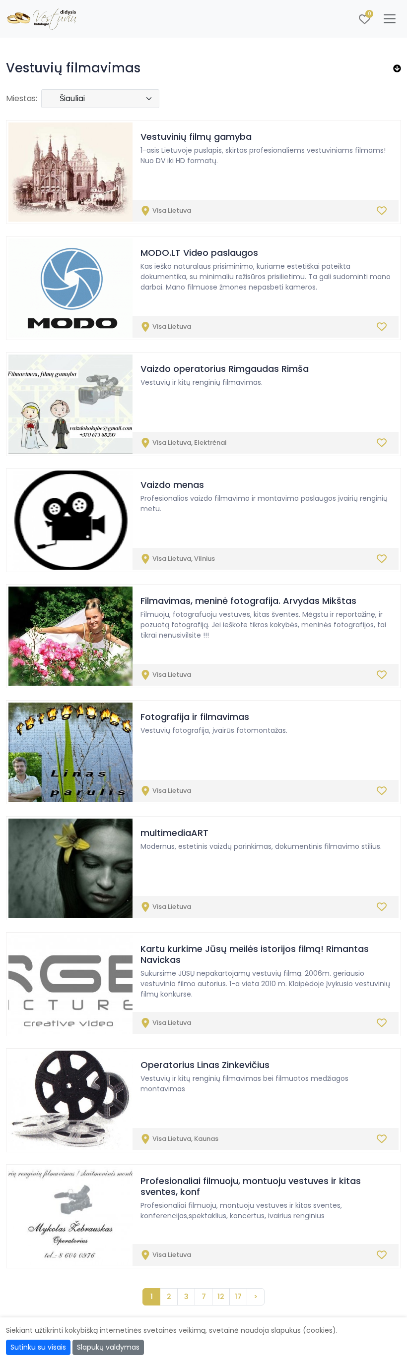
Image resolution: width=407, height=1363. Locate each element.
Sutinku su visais (38, 1347)
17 (238, 1297)
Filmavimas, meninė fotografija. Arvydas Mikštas (248, 600)
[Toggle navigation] (389, 19)
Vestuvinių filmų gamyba (196, 136)
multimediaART (174, 833)
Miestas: (21, 98)
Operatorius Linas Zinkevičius (205, 1065)
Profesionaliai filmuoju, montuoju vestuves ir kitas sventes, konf (250, 1186)
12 (220, 1297)
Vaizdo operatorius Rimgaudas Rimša (224, 368)
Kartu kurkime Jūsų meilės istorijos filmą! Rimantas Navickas (254, 954)
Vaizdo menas (172, 484)
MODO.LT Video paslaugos (199, 252)
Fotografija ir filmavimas (194, 717)
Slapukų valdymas (108, 1347)
